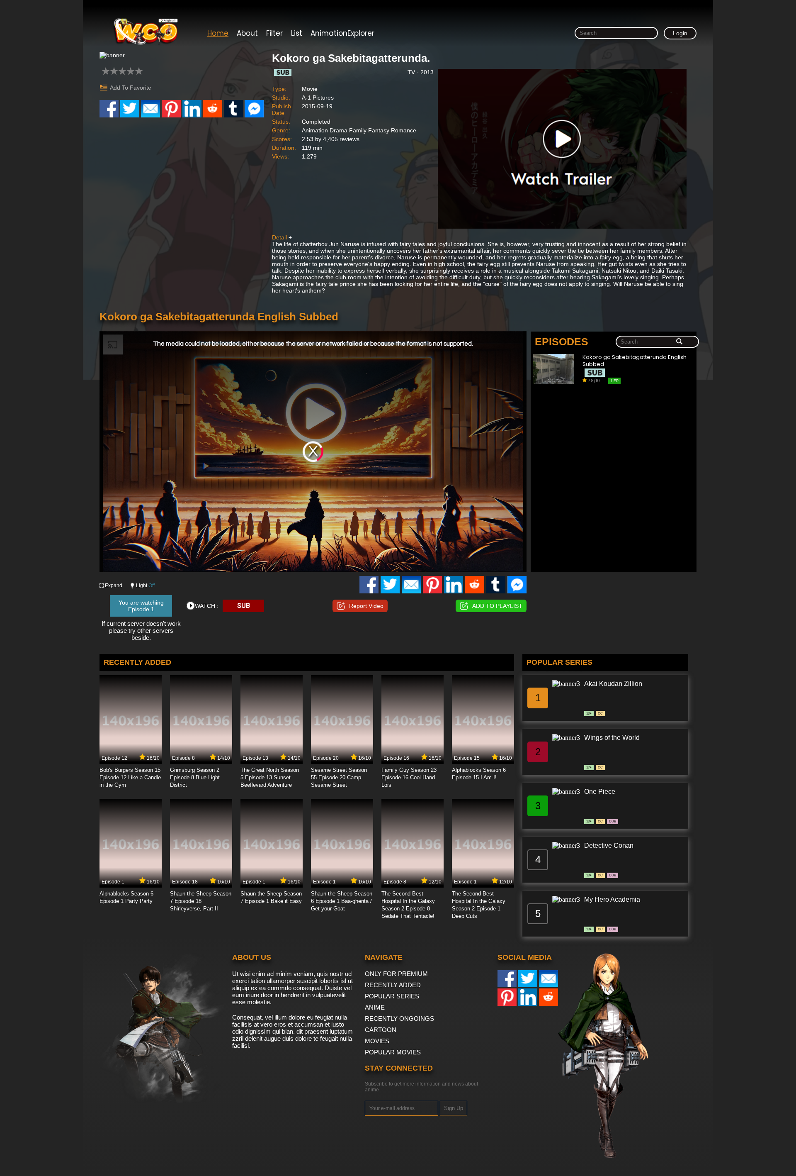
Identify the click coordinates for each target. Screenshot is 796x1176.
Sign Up (453, 1108)
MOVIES (377, 1040)
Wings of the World (612, 737)
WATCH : (206, 606)
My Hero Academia (612, 899)
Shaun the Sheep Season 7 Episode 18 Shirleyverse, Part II (200, 901)
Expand (113, 585)
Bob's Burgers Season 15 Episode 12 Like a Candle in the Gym (130, 777)
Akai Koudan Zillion (613, 683)
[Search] (679, 342)
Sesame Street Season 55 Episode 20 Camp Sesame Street (339, 777)
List (296, 33)
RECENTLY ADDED (393, 984)
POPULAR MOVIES (393, 1052)
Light (145, 585)
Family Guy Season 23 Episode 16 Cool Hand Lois (409, 777)
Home (217, 33)
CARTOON (380, 1029)
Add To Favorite (130, 87)
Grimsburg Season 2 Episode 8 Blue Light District (195, 777)
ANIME (375, 1007)
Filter (274, 33)
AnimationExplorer (342, 33)
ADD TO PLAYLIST (497, 606)
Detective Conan (608, 845)
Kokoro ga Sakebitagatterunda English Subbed (634, 361)
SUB (243, 606)
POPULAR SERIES (392, 996)
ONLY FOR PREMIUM (396, 973)
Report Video (366, 606)
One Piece (599, 791)
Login (680, 33)
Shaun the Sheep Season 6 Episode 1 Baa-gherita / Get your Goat (341, 901)
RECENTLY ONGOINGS (399, 1018)
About (247, 33)
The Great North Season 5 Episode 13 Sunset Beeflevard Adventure (269, 777)
